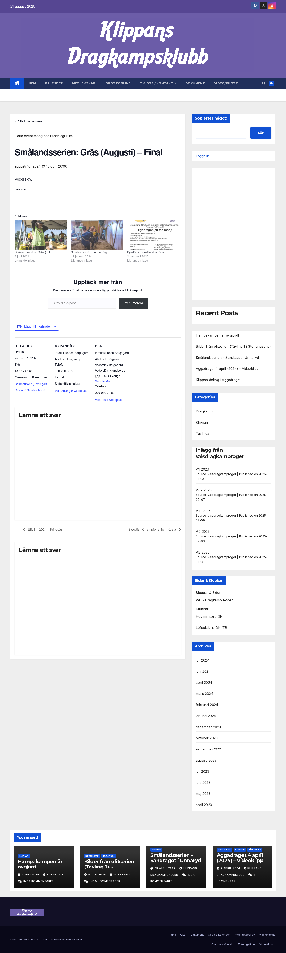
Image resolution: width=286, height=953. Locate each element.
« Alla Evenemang (29, 121)
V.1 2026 (202, 469)
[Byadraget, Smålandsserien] (153, 235)
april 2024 (204, 682)
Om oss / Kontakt (157, 83)
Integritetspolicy (244, 934)
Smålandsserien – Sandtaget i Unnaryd (227, 357)
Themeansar (74, 939)
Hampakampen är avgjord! (217, 335)
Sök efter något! (211, 118)
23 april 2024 (165, 868)
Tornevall (55, 874)
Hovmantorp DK (209, 616)
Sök (261, 133)
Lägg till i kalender (37, 326)
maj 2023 (203, 794)
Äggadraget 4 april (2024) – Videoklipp (227, 369)
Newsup (55, 939)
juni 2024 (203, 671)
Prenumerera (133, 302)
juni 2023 (203, 782)
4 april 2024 (231, 868)
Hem (32, 83)
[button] (263, 83)
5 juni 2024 (97, 874)
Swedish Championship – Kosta (152, 529)
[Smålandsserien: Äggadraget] (97, 235)
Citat (183, 934)
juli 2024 (203, 660)
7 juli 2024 (31, 874)
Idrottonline (117, 83)
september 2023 (209, 749)
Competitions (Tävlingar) (31, 384)
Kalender (54, 83)
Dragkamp (204, 411)
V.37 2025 (204, 490)
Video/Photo (226, 83)
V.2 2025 (203, 552)
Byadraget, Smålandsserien (145, 252)
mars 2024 (204, 694)
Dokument (195, 83)
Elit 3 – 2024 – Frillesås (45, 529)
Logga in (202, 156)
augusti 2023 (206, 760)
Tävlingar (203, 433)
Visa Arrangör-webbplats (71, 391)
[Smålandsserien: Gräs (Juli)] (41, 235)
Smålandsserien (37, 390)
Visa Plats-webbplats (108, 400)
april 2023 (204, 805)
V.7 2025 (203, 531)
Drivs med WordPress (24, 939)
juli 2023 (202, 771)
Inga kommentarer (38, 881)
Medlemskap (83, 83)
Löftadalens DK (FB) (212, 627)
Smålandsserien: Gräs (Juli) (33, 252)
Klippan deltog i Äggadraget (218, 380)
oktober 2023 (207, 738)
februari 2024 (207, 705)
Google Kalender (219, 934)
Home (172, 934)
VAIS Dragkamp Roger (214, 600)
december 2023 (208, 727)
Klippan (202, 422)
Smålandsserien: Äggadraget (90, 252)
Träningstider (246, 944)
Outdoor (20, 390)
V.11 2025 (203, 511)
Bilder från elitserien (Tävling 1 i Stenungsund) (233, 346)
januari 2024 (206, 716)
